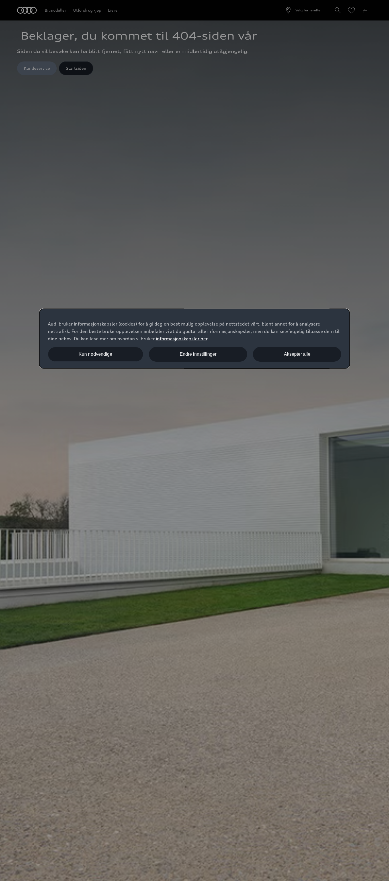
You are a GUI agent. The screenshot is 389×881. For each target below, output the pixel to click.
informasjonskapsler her (181, 338)
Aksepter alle (297, 354)
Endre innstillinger (198, 354)
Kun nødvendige (95, 354)
